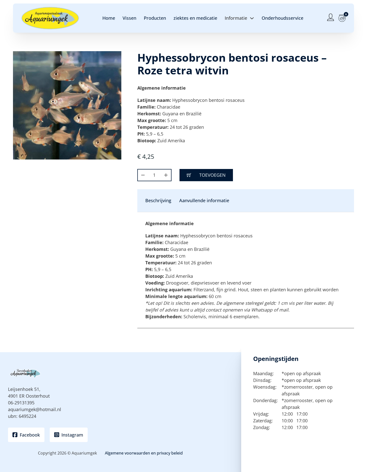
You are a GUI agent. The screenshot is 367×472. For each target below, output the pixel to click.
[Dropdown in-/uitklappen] (252, 18)
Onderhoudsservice (282, 18)
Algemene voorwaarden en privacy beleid (144, 453)
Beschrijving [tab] (158, 200)
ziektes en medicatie (195, 18)
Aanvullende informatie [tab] (204, 200)
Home (108, 18)
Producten (155, 18)
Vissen (129, 18)
